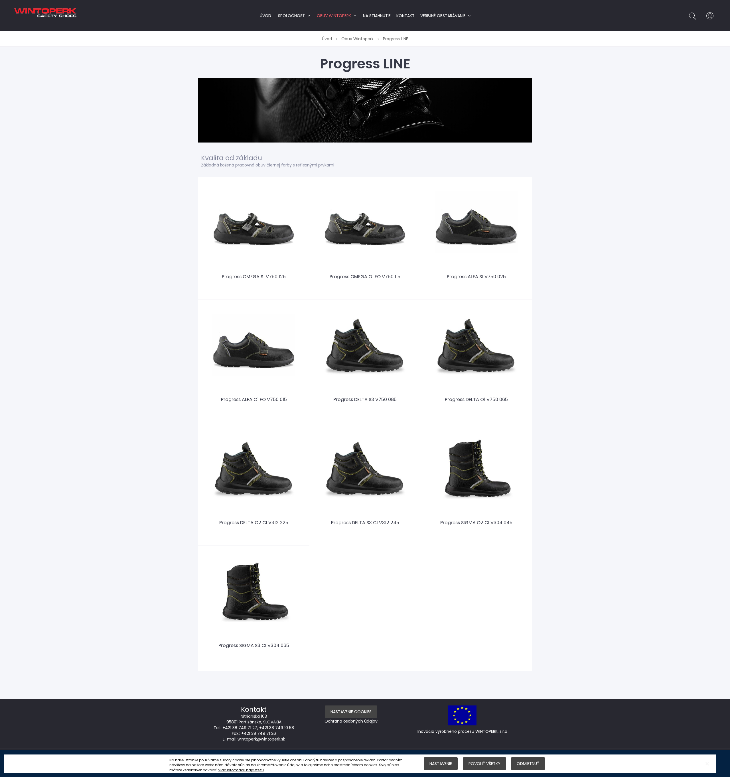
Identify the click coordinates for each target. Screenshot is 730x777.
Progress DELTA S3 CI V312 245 (365, 522)
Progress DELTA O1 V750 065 (476, 399)
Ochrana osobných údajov (351, 721)
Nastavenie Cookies (351, 712)
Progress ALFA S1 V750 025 (476, 276)
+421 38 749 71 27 (239, 728)
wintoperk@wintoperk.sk (261, 739)
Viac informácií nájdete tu (241, 770)
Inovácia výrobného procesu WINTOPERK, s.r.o (462, 731)
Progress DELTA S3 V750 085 (365, 399)
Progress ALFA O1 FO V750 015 (254, 399)
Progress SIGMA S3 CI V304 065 (253, 645)
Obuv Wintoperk (358, 39)
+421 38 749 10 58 (276, 728)
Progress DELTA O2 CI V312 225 (253, 522)
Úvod (327, 39)
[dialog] (365, 763)
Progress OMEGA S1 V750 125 (254, 276)
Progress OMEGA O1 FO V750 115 (365, 276)
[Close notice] (707, 763)
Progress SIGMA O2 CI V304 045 (476, 522)
